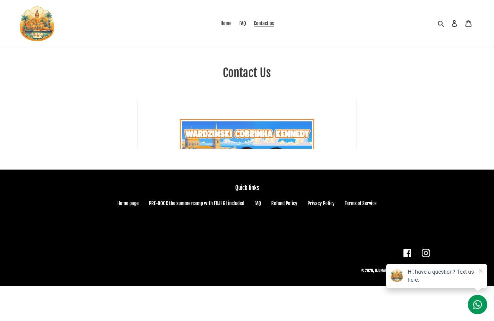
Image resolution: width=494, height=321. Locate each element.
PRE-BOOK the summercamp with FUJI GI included (196, 203)
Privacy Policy (321, 203)
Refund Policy (284, 203)
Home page (128, 203)
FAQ (257, 203)
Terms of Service (361, 203)
